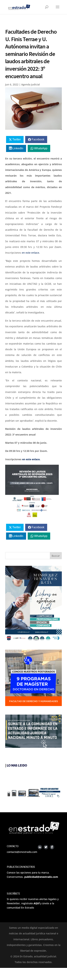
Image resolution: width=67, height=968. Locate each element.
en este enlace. (30, 252)
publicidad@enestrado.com (41, 876)
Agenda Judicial (30, 84)
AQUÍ (36, 903)
